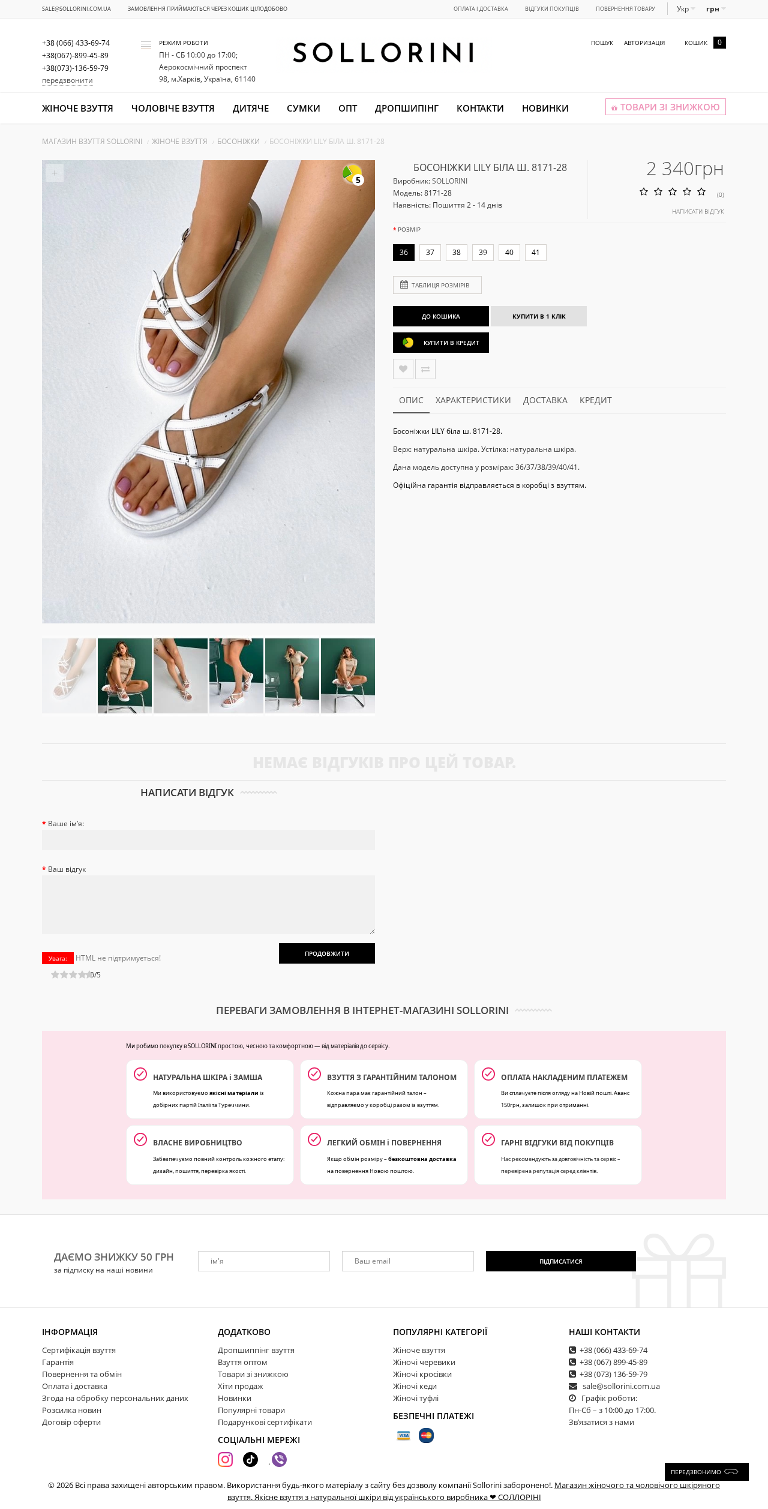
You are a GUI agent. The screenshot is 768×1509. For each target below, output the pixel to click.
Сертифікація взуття (79, 1350)
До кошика (441, 316)
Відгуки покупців (552, 9)
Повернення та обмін (82, 1374)
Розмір (409, 229)
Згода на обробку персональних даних (115, 1398)
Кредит (596, 400)
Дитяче (251, 108)
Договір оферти (71, 1422)
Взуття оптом (243, 1362)
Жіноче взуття (77, 108)
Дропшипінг (407, 108)
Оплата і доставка (481, 9)
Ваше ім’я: (66, 823)
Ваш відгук (67, 869)
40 (509, 252)
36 (404, 252)
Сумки (303, 108)
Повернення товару (625, 9)
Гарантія (58, 1362)
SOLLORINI (449, 181)
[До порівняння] (425, 369)
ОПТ (347, 108)
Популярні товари (251, 1410)
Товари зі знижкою (253, 1374)
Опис (411, 400)
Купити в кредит (451, 342)
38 (456, 252)
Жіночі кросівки (422, 1374)
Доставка (545, 400)
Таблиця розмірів (440, 285)
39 (483, 252)
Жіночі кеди (415, 1386)
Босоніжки (238, 141)
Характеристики (473, 400)
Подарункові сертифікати (265, 1422)
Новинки (545, 108)
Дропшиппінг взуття (256, 1350)
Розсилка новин (71, 1410)
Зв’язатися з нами (601, 1422)
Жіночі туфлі (416, 1398)
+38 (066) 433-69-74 (613, 1350)
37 (430, 252)
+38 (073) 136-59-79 (613, 1374)
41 (536, 252)
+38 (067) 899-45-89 (613, 1362)
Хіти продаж (240, 1386)
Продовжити (327, 953)
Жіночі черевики (424, 1362)
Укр (684, 9)
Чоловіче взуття (173, 108)
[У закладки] (403, 369)
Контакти (480, 108)
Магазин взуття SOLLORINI (92, 141)
